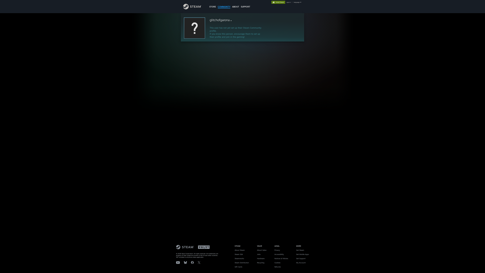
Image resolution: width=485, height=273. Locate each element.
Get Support (301, 258)
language (297, 2)
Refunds (277, 267)
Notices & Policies (281, 258)
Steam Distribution (242, 263)
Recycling (260, 263)
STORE (212, 6)
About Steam (240, 250)
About (235, 6)
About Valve (261, 250)
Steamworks (239, 258)
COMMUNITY (224, 6)
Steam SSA (239, 254)
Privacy (277, 250)
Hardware (260, 258)
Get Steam (300, 250)
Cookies (277, 263)
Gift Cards (238, 267)
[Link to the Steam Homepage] (192, 9)
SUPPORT (245, 6)
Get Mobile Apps (302, 254)
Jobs (259, 254)
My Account (301, 263)
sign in (288, 2)
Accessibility (279, 254)
